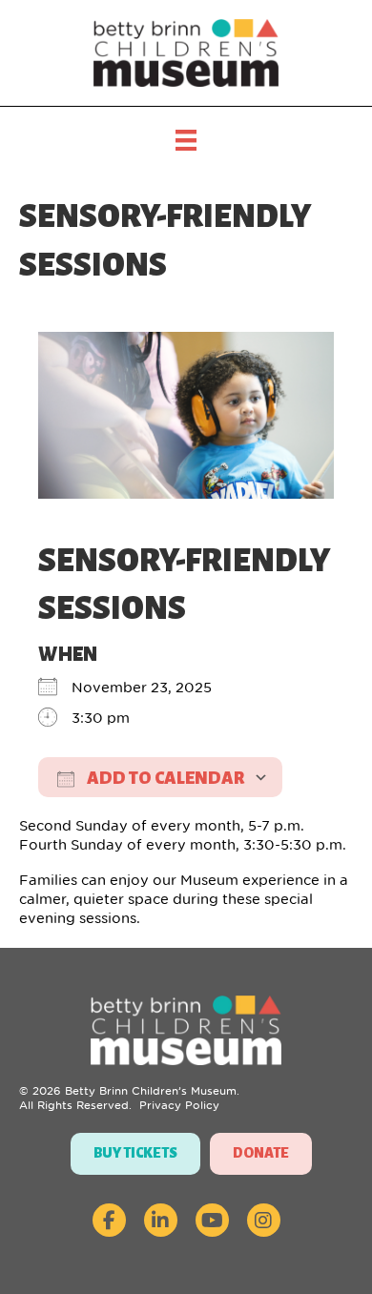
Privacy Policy (179, 1105)
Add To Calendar (164, 778)
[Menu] (186, 140)
